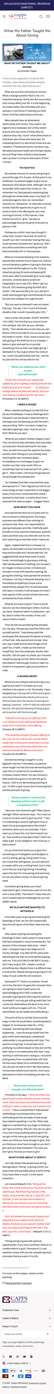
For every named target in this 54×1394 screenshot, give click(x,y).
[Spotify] (31, 1356)
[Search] (41, 16)
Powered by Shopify (18, 1387)
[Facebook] (10, 1356)
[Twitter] (3, 1356)
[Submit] (47, 1334)
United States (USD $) (17, 1363)
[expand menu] (4, 17)
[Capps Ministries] (18, 16)
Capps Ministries (19, 1383)
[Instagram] (17, 1356)
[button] (48, 16)
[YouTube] (24, 1356)
